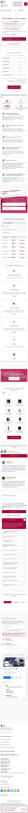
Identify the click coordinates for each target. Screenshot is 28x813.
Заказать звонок (14, 378)
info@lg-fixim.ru (4, 766)
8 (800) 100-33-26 (5, 763)
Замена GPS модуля (5, 61)
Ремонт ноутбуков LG (5, 744)
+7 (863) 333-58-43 (17, 2)
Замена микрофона (5, 57)
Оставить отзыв (14, 455)
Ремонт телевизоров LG (6, 739)
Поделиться (2, 790)
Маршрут (8, 677)
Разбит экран (5, 243)
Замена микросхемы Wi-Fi (7, 74)
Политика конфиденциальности (14, 800)
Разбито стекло (5, 240)
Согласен (24, 809)
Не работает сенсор (6, 257)
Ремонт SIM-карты (5, 64)
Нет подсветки (5, 254)
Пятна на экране (6, 250)
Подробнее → (22, 240)
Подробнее (14, 296)
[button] (2, 602)
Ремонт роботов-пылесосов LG (8, 747)
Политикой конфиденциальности (14, 630)
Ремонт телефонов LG (6, 742)
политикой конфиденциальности (19, 210)
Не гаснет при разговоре (5, 247)
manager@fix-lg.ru (5, 769)
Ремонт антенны (5, 71)
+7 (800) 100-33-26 (17, 4)
